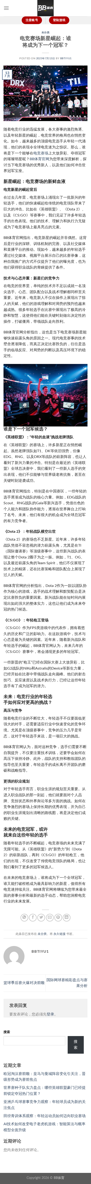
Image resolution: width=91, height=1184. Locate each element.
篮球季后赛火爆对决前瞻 (24, 983)
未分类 (46, 32)
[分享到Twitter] (41, 917)
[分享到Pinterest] (58, 917)
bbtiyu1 (66, 58)
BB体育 (59, 1178)
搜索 (7, 1032)
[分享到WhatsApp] (24, 917)
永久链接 (59, 934)
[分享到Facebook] (33, 917)
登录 (50, 1014)
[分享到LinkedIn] (66, 917)
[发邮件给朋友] (50, 917)
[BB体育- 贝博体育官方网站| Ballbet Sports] (45, 8)
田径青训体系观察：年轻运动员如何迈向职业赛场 (45, 1116)
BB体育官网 (39, 159)
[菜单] (6, 8)
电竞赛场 (40, 153)
